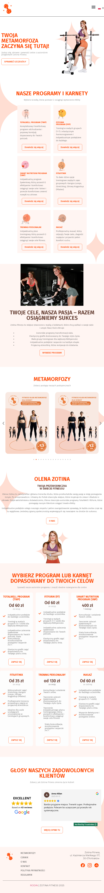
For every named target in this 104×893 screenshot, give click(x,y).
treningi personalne (30, 227)
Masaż (87, 674)
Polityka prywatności (33, 870)
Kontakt (25, 866)
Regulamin (26, 875)
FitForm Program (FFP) (63, 123)
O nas (24, 862)
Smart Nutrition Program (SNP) (33, 174)
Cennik (24, 857)
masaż (59, 227)
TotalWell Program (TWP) (33, 122)
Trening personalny (52, 674)
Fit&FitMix (61, 173)
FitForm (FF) (52, 596)
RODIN (34, 885)
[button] (93, 7)
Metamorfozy (28, 853)
